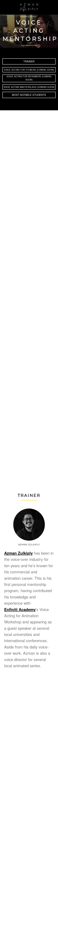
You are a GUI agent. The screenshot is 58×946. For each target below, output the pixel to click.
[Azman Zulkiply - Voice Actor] (29, 7)
